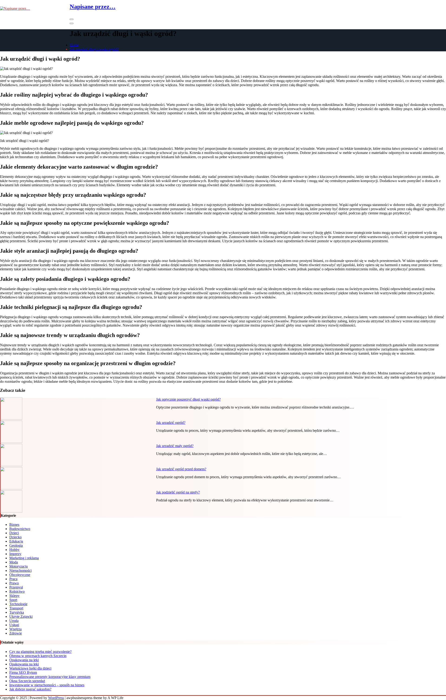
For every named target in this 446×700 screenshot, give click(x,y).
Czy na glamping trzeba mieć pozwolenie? (40, 652)
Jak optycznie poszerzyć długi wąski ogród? (188, 399)
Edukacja (16, 541)
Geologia (16, 545)
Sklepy (14, 596)
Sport (13, 600)
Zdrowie (15, 633)
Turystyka (16, 612)
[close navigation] (71, 23)
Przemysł (16, 587)
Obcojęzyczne (19, 575)
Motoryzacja (18, 566)
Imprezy (15, 554)
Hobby (14, 550)
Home (74, 45)
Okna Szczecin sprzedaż (27, 681)
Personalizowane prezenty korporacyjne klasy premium (49, 677)
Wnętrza (15, 629)
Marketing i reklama (24, 558)
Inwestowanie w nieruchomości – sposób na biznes (46, 685)
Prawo (14, 583)
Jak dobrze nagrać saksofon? (30, 689)
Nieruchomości (20, 570)
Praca (13, 579)
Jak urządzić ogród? (170, 423)
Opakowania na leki (24, 660)
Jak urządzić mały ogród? (174, 446)
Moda (13, 562)
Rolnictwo (17, 591)
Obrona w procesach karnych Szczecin (37, 656)
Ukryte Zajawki (21, 616)
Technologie (18, 604)
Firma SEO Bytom (23, 672)
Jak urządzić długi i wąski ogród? (94, 49)
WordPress (56, 698)
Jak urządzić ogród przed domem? (181, 469)
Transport (16, 608)
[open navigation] (71, 19)
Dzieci (14, 533)
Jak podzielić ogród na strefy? (178, 492)
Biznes (14, 525)
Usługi (14, 625)
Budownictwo (19, 529)
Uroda (14, 621)
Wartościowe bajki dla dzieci (30, 668)
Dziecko (15, 537)
